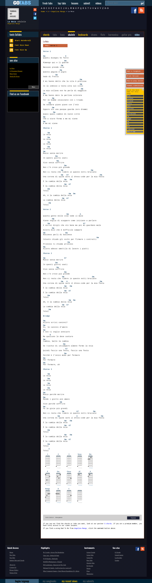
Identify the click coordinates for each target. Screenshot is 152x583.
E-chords (108, 524)
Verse (46, 51)
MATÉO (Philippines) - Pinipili (52, 562)
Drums (88, 568)
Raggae (129, 119)
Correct (133, 518)
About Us (12, 565)
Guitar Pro (90, 558)
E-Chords (118, 552)
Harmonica (90, 574)
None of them (131, 131)
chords (46, 35)
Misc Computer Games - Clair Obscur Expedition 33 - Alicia (61, 571)
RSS (141, 10)
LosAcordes (118, 558)
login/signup (22, 581)
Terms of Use (13, 573)
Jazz (128, 111)
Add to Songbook (133, 71)
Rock (128, 126)
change (91, 468)
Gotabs (117, 560)
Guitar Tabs (90, 555)
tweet (30, 18)
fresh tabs (47, 3)
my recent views (69, 581)
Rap (128, 121)
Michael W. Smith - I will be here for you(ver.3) (57, 568)
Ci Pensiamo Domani (16, 71)
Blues (128, 96)
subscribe (30, 9)
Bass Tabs (89, 560)
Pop (128, 116)
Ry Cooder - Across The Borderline (53, 552)
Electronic (130, 108)
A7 (67, 175)
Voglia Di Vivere (15, 76)
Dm (44, 56)
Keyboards (90, 566)
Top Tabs (12, 558)
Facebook (134, 10)
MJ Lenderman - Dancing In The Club (54, 565)
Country (129, 103)
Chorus (46, 128)
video (137, 35)
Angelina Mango (14, 24)
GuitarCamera (119, 555)
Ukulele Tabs (90, 563)
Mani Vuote (13, 74)
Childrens (130, 98)
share (30, 13)
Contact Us (13, 567)
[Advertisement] (93, 22)
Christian (130, 101)
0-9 (107, 8)
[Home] (22, 3)
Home (43, 12)
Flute (88, 571)
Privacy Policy (14, 570)
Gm (62, 66)
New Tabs (12, 555)
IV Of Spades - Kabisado (50, 558)
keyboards (83, 35)
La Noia (12, 68)
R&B (128, 124)
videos (98, 3)
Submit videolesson (135, 85)
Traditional (130, 129)
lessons (74, 3)
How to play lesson (135, 81)
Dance (128, 106)
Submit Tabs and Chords (17, 560)
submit (87, 3)
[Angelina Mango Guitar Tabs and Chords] (12, 13)
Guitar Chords (91, 552)
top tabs (62, 3)
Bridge (46, 316)
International (131, 113)
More (33, 87)
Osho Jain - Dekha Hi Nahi (51, 555)
